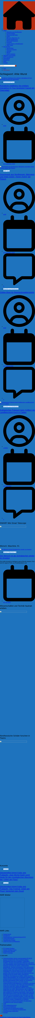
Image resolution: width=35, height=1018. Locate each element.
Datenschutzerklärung (9, 1006)
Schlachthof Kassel (8, 938)
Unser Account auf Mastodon (11, 941)
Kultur (8, 36)
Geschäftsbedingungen (10, 1005)
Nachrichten (6, 46)
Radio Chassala (8, 953)
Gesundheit (6, 58)
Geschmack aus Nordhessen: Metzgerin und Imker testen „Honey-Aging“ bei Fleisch (17, 176)
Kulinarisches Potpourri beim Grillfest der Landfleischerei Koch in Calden (17, 411)
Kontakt (5, 62)
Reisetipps (6, 60)
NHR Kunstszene (8, 57)
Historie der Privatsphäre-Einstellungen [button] (14, 1009)
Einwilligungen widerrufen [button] (10, 1011)
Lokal (4, 30)
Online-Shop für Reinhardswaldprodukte (17, 292)
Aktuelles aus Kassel (9, 55)
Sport (4, 61)
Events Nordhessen (12, 39)
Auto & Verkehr (11, 54)
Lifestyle (9, 51)
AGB (4, 1003)
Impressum (19, 980)
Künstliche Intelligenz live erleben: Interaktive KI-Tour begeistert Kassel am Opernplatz (17, 88)
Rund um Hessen (12, 49)
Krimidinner (6, 935)
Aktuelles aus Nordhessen (14, 32)
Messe (8, 52)
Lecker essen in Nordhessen (15, 43)
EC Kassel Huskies (8, 948)
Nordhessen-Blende (9, 951)
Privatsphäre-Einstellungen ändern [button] (13, 1008)
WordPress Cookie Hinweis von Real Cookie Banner (15, 1017)
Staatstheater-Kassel (9, 940)
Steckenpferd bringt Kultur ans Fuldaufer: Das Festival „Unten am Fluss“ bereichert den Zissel (15, 888)
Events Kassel (11, 33)
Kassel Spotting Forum (9, 950)
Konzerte (9, 42)
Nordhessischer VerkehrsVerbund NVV (14, 937)
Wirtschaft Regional (12, 41)
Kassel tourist (7, 934)
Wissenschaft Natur (12, 35)
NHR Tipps (10, 45)
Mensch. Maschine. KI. (13, 38)
